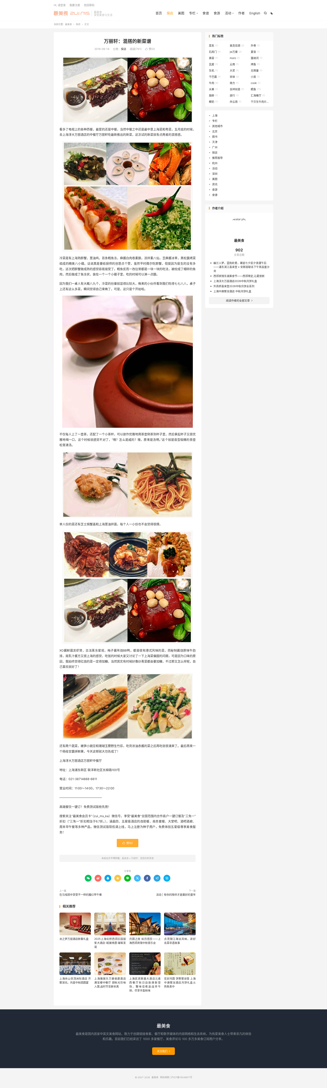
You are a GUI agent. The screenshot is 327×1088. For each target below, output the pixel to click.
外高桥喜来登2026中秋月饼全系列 (233, 286)
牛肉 (213, 82)
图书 (214, 136)
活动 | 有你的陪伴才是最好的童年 (176, 894)
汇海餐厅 (258, 95)
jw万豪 (235, 51)
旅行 (234, 95)
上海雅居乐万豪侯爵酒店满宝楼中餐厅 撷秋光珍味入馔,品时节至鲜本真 (110, 982)
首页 (159, 13)
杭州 (214, 163)
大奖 (234, 70)
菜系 (213, 45)
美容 (213, 58)
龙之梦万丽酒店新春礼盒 (74, 938)
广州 (214, 147)
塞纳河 (256, 58)
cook (255, 82)
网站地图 (164, 1077)
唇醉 (213, 95)
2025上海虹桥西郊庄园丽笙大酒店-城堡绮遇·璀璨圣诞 (110, 942)
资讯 (214, 184)
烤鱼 (255, 64)
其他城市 (217, 126)
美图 (181, 13)
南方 (234, 82)
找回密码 (89, 5)
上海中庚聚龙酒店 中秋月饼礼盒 (232, 291)
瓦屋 (213, 64)
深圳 (214, 173)
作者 (241, 13)
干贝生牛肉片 (260, 101)
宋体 (234, 76)
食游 (217, 13)
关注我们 (163, 1051)
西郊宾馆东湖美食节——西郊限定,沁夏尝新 (239, 275)
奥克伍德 (237, 45)
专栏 (214, 120)
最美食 (72, 13)
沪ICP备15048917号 (181, 1077)
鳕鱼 (256, 89)
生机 (213, 70)
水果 (213, 89)
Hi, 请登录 (60, 5)
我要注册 (74, 5)
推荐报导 (217, 157)
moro (235, 58)
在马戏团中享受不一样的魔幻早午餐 (80, 894)
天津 (214, 141)
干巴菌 (214, 76)
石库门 (214, 51)
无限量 (256, 70)
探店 (170, 13)
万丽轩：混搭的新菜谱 (127, 41)
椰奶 (213, 101)
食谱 (205, 13)
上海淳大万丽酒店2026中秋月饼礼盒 (235, 281)
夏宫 (255, 51)
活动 (214, 168)
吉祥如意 (237, 89)
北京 (214, 131)
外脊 (255, 45)
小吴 (255, 76)
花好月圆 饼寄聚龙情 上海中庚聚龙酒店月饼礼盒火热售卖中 (179, 982)
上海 (214, 115)
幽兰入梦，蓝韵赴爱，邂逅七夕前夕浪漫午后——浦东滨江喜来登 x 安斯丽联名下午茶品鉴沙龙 (241, 266)
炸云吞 (235, 101)
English (254, 13)
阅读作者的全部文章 (239, 300)
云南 (234, 64)
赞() (150, 48)
